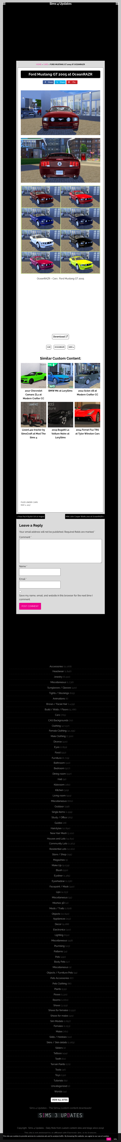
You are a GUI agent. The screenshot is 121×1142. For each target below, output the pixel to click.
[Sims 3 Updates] (60, 1115)
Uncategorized (59, 1086)
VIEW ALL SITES (60, 1100)
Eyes (56, 747)
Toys (57, 1075)
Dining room (59, 773)
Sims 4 (71, 347)
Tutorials (58, 1080)
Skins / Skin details (57, 1042)
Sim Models (56, 1021)
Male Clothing (58, 736)
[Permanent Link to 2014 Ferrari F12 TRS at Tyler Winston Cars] (87, 426)
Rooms (56, 1000)
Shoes (56, 1005)
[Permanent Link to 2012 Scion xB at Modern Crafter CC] (87, 387)
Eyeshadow (58, 881)
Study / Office (59, 817)
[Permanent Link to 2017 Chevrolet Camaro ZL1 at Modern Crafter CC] (33, 387)
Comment (25, 537)
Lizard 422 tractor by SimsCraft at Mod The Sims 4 (33, 433)
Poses (57, 994)
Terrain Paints (58, 1064)
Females (58, 1026)
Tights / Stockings (59, 693)
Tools (58, 1069)
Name (23, 566)
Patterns (58, 951)
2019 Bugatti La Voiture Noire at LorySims (60, 433)
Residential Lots (57, 849)
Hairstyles (56, 828)
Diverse (58, 741)
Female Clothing (58, 730)
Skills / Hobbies (58, 1037)
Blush (59, 870)
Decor (58, 924)
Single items (58, 812)
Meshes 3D (58, 903)
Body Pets (59, 961)
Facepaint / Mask (59, 886)
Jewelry (58, 676)
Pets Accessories (59, 978)
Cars (45, 64)
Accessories (56, 666)
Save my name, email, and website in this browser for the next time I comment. (56, 597)
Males (59, 1031)
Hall (60, 779)
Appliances (59, 918)
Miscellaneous (58, 682)
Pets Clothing (60, 983)
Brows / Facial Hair (56, 704)
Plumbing (59, 946)
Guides (58, 822)
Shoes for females (58, 1010)
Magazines (59, 859)
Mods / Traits (56, 908)
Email (23, 579)
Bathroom (59, 762)
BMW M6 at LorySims (60, 390)
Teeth (58, 1058)
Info (115, 1139)
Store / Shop (59, 854)
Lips (58, 892)
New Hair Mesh (58, 833)
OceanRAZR (59, 347)
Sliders (59, 1047)
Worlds (58, 1091)
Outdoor (59, 806)
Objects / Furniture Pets (60, 972)
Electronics (59, 929)
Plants (57, 989)
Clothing (56, 725)
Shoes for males (59, 1015)
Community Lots (58, 843)
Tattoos (58, 1053)
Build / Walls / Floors (56, 709)
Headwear (58, 671)
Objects (56, 913)
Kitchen (59, 790)
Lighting (59, 935)
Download (59, 336)
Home (38, 64)
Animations (59, 698)
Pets (57, 956)
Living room (59, 795)
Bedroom (59, 768)
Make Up (57, 865)
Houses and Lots (56, 838)
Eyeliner (58, 875)
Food (57, 752)
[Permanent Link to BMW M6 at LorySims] (60, 387)
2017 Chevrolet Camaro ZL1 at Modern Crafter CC (33, 394)
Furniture (57, 758)
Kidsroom (59, 784)
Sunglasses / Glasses (59, 687)
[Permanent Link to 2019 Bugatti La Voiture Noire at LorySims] (60, 426)
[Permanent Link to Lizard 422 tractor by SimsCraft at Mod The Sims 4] (33, 426)
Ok (109, 1139)
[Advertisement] (60, 32)
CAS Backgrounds (58, 720)
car (48, 347)
